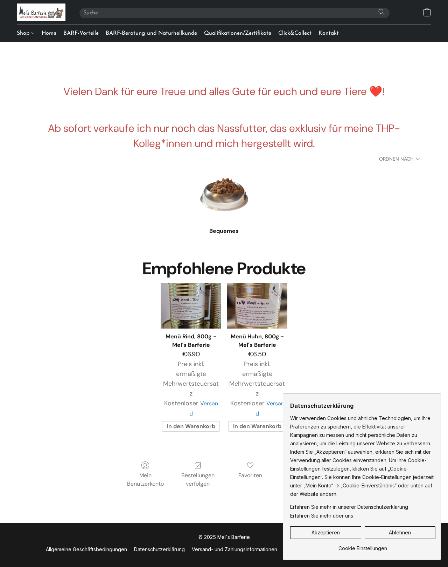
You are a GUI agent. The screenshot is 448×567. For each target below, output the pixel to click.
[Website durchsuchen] (381, 12)
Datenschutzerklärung (159, 549)
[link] (362, 546)
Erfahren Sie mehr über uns (321, 516)
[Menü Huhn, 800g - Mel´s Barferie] (257, 306)
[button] (41, 12)
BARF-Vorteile (81, 33)
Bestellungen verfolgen (198, 479)
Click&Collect (295, 33)
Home (49, 33)
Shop (24, 33)
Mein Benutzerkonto (145, 479)
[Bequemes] (224, 194)
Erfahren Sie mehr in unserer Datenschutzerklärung (349, 507)
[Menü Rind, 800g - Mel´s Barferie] (191, 306)
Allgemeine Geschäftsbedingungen (86, 549)
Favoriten (250, 475)
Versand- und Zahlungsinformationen (234, 549)
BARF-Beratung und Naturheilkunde (151, 33)
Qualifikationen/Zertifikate (237, 33)
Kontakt (328, 33)
